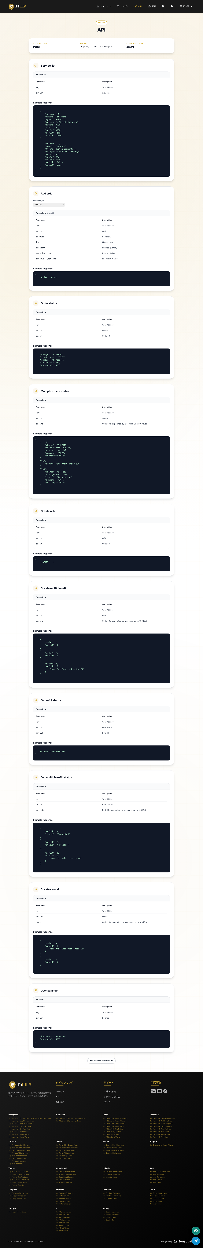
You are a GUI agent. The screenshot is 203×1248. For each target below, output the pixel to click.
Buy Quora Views (156, 1204)
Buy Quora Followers (157, 1196)
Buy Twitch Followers (64, 1158)
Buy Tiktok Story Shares (112, 1132)
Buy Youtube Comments (17, 1161)
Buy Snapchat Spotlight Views (114, 1145)
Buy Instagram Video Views (18, 1137)
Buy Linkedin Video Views (112, 1172)
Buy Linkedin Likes (110, 1177)
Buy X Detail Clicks (63, 1217)
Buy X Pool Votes (62, 1231)
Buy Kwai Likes (155, 1182)
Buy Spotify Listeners (111, 1212)
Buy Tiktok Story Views (111, 1137)
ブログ (107, 1102)
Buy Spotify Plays (109, 1217)
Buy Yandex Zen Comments (18, 1180)
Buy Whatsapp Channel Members (68, 1121)
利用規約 (60, 1102)
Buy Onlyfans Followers (111, 1193)
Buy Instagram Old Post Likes (19, 1126)
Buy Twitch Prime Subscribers (67, 1148)
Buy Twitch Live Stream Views (67, 1145)
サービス (124, 6)
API (140, 6)
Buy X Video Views (63, 1220)
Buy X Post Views (62, 1228)
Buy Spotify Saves (109, 1220)
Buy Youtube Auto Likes (17, 1158)
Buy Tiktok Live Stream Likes (113, 1126)
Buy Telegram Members (17, 1199)
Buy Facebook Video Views (160, 1132)
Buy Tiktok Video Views (111, 1134)
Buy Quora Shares (156, 1201)
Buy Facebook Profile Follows (161, 1121)
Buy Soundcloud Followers (65, 1172)
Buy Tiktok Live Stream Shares (114, 1121)
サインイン (105, 6)
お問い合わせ (110, 1091)
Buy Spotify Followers (111, 1215)
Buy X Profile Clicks (63, 1215)
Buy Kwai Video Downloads (160, 1172)
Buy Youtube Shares (15, 1164)
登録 (153, 6)
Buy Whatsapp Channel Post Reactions (70, 1118)
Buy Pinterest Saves (63, 1204)
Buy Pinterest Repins (63, 1196)
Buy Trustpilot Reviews (17, 1212)
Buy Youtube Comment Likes (19, 1150)
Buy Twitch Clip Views (64, 1156)
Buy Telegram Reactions (17, 1196)
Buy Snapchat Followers (112, 1153)
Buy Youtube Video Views (18, 1153)
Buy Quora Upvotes (157, 1199)
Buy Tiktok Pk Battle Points (113, 1129)
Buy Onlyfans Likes (110, 1199)
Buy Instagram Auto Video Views (20, 1124)
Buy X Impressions (63, 1223)
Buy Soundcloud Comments (66, 1174)
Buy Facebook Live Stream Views (162, 1118)
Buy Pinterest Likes (63, 1201)
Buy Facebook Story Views (160, 1134)
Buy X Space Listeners (64, 1212)
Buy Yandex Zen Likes (16, 1185)
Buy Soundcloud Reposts (65, 1177)
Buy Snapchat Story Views (112, 1148)
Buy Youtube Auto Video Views (20, 1145)
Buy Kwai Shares (156, 1180)
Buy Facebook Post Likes (159, 1137)
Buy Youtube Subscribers (17, 1156)
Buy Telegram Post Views (18, 1193)
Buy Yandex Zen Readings (18, 1177)
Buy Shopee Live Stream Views (161, 1145)
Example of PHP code (103, 1060)
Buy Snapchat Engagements (113, 1150)
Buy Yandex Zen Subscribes (19, 1174)
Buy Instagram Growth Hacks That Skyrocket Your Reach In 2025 (30, 1118)
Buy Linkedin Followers (111, 1174)
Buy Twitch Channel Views (65, 1150)
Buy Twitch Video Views (65, 1153)
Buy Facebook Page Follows (160, 1129)
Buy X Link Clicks (62, 1225)
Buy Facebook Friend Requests (161, 1124)
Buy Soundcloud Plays (64, 1180)
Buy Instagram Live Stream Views (21, 1121)
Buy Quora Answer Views (159, 1193)
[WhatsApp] (196, 1231)
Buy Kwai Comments (157, 1177)
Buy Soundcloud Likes (64, 1182)
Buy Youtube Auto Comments (19, 1148)
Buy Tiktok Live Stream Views (114, 1124)
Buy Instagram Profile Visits (18, 1132)
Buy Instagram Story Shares (18, 1134)
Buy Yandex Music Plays (17, 1182)
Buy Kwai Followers (157, 1174)
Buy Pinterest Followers (64, 1193)
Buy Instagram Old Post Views (19, 1129)
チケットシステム (112, 1096)
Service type (38, 201)
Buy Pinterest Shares (63, 1199)
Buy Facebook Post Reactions (161, 1126)
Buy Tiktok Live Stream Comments (115, 1118)
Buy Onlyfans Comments (112, 1196)
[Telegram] (196, 1241)
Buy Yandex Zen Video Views (19, 1172)
